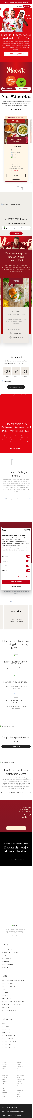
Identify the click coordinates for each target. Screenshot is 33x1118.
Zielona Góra (20, 1066)
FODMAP (5, 1007)
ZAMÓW (16, 175)
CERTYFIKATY (7, 964)
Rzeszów (4, 1077)
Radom (4, 1098)
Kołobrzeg (19, 1085)
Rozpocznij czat (17, 792)
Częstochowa (20, 1075)
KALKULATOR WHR (9, 1047)
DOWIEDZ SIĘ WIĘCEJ (16, 54)
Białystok (4, 1092)
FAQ (4, 1023)
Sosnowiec (19, 1098)
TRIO (4, 955)
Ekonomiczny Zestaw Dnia (13, 980)
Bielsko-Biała (20, 1073)
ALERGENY (6, 961)
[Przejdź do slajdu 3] (19, 59)
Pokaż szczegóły (22, 576)
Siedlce (19, 1071)
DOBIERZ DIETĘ (16, 746)
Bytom (18, 1092)
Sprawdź (16, 233)
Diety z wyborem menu (9, 88)
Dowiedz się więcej (16, 109)
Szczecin (4, 1071)
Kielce (3, 1096)
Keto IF (5, 995)
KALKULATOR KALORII (11, 1051)
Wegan (5, 992)
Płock (18, 1077)
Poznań (4, 1066)
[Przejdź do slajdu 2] (16, 59)
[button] (2, 6)
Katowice (4, 1081)
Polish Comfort (9, 986)
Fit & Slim (6, 998)
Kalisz (18, 1094)
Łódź (3, 1068)
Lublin (3, 1079)
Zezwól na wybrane (16, 586)
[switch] (28, 561)
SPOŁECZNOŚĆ (8, 1032)
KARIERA (5, 1026)
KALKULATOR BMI (9, 1041)
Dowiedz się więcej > (16, 448)
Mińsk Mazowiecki (21, 1079)
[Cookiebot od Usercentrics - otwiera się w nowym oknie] (23, 530)
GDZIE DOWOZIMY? (9, 1035)
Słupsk (18, 1096)
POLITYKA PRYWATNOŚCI (12, 1115)
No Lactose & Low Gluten (13, 1001)
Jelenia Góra (20, 1083)
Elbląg (18, 1068)
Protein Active (9, 983)
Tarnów (19, 1081)
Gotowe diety (23, 88)
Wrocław (4, 1064)
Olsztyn (4, 1083)
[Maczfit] (16, 926)
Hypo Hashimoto (9, 1010)
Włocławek (20, 1090)
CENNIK (5, 967)
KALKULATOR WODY (10, 1044)
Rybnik (18, 1088)
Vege (4, 989)
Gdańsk (4, 1073)
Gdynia (4, 1085)
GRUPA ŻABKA (7, 1038)
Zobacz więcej (16, 179)
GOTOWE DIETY (8, 949)
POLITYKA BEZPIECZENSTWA (13, 1111)
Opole (3, 1088)
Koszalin (19, 1062)
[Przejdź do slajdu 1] (13, 59)
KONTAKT (6, 1029)
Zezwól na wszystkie (16, 581)
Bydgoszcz (5, 1075)
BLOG (4, 1054)
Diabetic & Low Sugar (11, 1004)
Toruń (3, 1090)
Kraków (4, 1062)
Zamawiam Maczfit (16, 387)
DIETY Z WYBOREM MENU (12, 952)
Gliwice (19, 1064)
